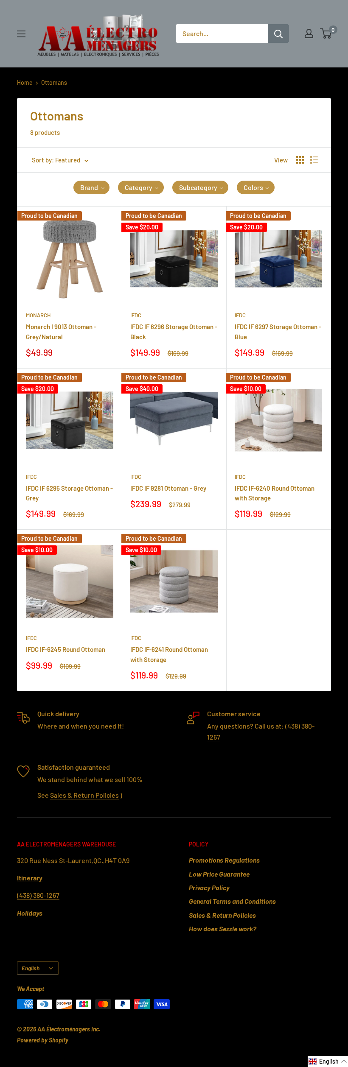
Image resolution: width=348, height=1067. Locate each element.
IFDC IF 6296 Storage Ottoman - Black (173, 331)
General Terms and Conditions (232, 901)
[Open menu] (21, 34)
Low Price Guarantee (219, 874)
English (30, 968)
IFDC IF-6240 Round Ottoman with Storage (274, 493)
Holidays (29, 913)
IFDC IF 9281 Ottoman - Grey (168, 488)
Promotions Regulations (224, 860)
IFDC (135, 315)
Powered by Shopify (42, 1040)
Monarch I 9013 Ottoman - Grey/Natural (61, 331)
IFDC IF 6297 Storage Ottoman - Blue (278, 331)
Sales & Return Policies (84, 795)
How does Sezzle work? (222, 929)
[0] (326, 33)
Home (25, 82)
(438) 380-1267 (38, 895)
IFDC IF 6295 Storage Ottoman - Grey (69, 493)
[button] (91, 187)
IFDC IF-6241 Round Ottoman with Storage (169, 654)
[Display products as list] (314, 160)
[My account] (309, 33)
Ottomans (54, 82)
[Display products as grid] (300, 160)
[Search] (278, 33)
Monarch (38, 315)
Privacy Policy (209, 887)
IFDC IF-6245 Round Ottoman (65, 649)
